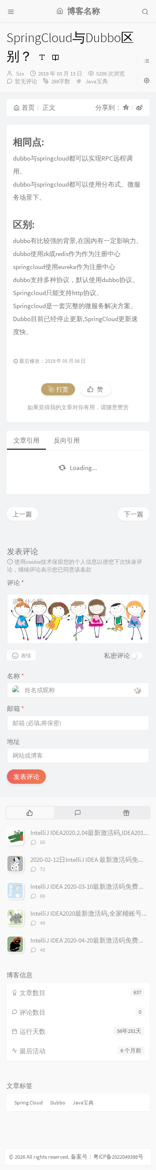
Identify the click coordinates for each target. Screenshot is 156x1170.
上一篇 (22, 514)
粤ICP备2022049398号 (118, 1156)
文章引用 (26, 440)
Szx (20, 73)
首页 (28, 107)
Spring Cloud (28, 1102)
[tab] (30, 812)
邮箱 (15, 708)
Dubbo (57, 1102)
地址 (13, 741)
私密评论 (117, 655)
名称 (15, 676)
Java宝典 (96, 81)
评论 (15, 582)
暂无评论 (26, 81)
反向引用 (67, 440)
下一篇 (133, 514)
